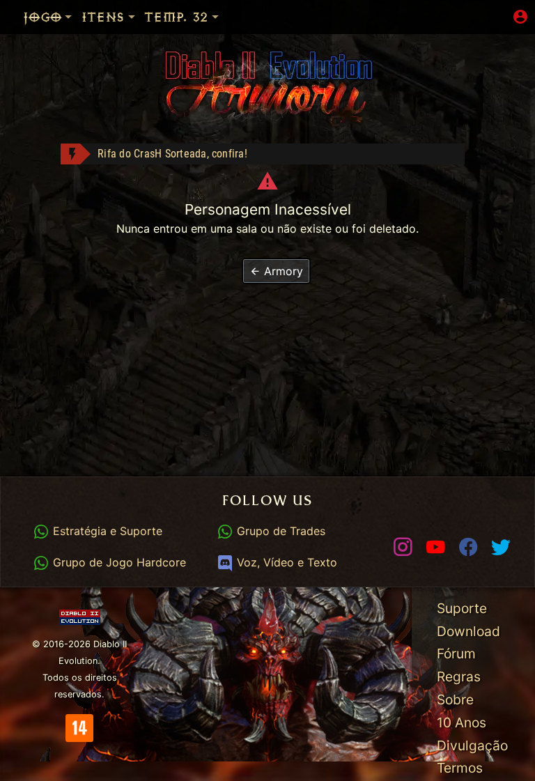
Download (468, 631)
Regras (459, 676)
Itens (102, 17)
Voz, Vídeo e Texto (285, 562)
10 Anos (461, 722)
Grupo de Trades (279, 531)
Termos (460, 767)
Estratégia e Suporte (105, 531)
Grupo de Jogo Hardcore (117, 562)
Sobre (455, 699)
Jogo (41, 17)
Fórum (456, 653)
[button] (276, 271)
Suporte (462, 608)
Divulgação (472, 745)
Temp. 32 (176, 17)
